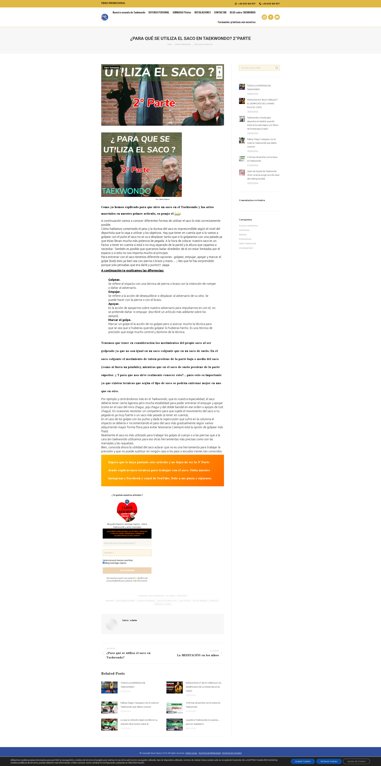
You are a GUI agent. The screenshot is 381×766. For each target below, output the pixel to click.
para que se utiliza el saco (167, 600)
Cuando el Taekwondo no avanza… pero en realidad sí (203, 722)
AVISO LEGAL (191, 753)
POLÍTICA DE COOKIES (232, 753)
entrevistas (244, 230)
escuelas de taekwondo (146, 600)
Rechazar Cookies (329, 761)
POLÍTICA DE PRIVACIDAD (210, 753)
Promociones (245, 239)
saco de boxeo (184, 600)
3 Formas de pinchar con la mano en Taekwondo (203, 705)
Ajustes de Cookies (357, 761)
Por (170, 596)
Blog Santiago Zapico (115, 563)
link (136, 578)
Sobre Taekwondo (111, 68)
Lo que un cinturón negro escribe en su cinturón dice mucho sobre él (139, 722)
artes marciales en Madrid (125, 600)
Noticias (242, 234)
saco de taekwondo (200, 600)
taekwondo (214, 600)
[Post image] (109, 687)
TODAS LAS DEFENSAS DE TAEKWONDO (133, 685)
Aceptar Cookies (303, 761)
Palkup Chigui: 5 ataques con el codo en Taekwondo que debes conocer (140, 705)
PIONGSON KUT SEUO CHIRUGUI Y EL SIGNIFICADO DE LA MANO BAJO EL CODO (203, 687)
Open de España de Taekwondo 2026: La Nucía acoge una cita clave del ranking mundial (263, 175)
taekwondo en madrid (163, 604)
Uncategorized (246, 248)
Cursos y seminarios (248, 225)
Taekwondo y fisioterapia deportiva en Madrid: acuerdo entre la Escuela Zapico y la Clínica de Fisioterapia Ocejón (262, 123)
